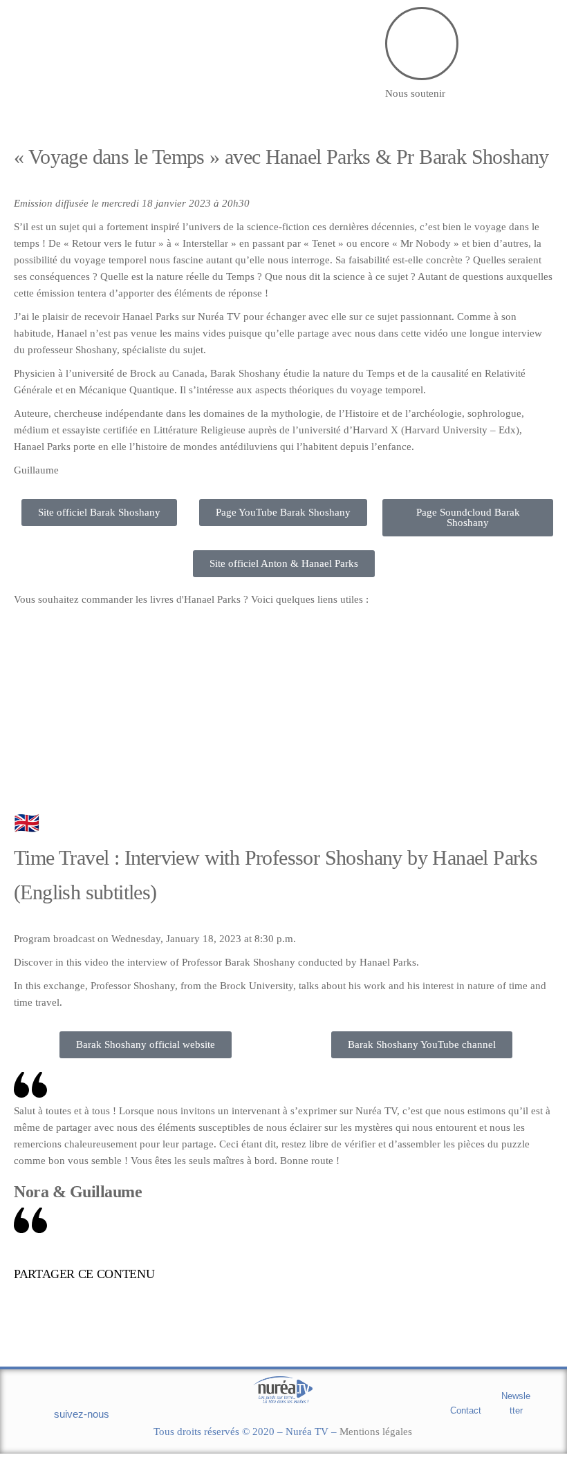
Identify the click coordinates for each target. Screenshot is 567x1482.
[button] (292, 1276)
